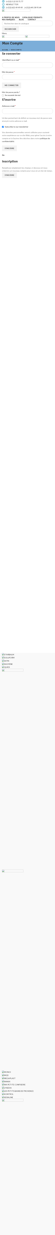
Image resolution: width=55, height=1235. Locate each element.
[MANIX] (6, 1081)
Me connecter (11, 85)
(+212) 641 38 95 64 (33, 7)
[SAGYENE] (7, 664)
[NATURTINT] (12, 970)
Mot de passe (8, 72)
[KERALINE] (7, 1097)
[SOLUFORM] (8, 657)
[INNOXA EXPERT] (12, 1199)
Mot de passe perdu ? (11, 92)
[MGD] (5, 1075)
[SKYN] (5, 661)
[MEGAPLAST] (8, 1078)
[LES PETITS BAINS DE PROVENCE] (18, 1091)
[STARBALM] (8, 654)
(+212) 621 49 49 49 (14, 7)
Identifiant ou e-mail (11, 60)
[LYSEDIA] (7, 1088)
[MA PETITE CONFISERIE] (13, 1084)
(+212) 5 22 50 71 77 (14, 1)
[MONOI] (6, 1072)
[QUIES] (6, 667)
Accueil (5, 50)
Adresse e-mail (9, 106)
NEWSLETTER (12, 4)
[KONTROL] (7, 1094)
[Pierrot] (12, 769)
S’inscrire (9, 148)
